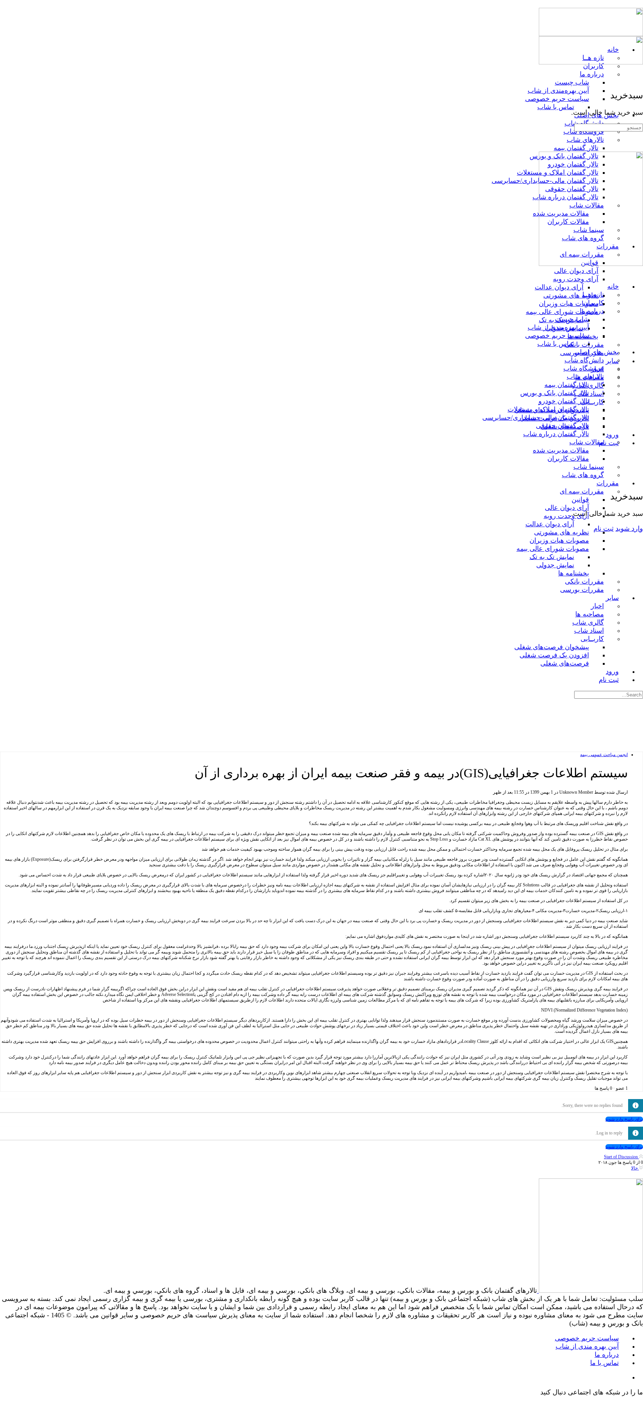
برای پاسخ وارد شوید (624, 1119)
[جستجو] (638, 472)
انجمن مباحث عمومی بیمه (604, 754)
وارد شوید (629, 528)
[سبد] (638, 479)
